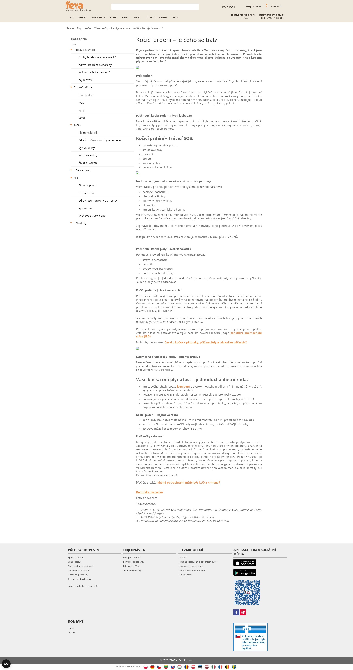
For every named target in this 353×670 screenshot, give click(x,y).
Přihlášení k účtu (131, 566)
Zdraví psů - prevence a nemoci (98, 200)
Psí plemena (86, 193)
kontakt (228, 6)
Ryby (137, 17)
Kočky (82, 17)
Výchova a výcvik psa (92, 215)
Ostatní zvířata (82, 87)
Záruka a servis (185, 574)
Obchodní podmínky (78, 574)
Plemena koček (88, 132)
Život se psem (87, 185)
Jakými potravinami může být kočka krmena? (188, 482)
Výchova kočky (88, 155)
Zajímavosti (86, 80)
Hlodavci (98, 17)
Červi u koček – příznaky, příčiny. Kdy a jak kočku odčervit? (206, 342)
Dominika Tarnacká (149, 492)
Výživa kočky (87, 148)
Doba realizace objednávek (81, 566)
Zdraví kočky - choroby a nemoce (100, 140)
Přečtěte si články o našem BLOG (83, 585)
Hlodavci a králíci (84, 49)
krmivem (184, 386)
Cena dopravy (74, 561)
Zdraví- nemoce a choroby (95, 65)
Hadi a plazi (86, 95)
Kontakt (72, 632)
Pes (75, 178)
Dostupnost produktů (78, 570)
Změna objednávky (132, 570)
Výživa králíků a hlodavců (94, 72)
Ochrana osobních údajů (80, 578)
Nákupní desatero (131, 557)
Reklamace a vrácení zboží (190, 566)
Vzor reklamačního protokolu (192, 570)
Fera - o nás (83, 170)
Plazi (113, 17)
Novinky (81, 223)
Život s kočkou (88, 163)
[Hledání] (196, 6)
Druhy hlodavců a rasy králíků (97, 57)
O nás (71, 628)
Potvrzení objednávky (133, 561)
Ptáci (125, 17)
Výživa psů (85, 208)
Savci (82, 117)
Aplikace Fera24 (75, 557)
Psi (71, 17)
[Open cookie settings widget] (6, 663)
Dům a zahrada (157, 17)
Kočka (77, 125)
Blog (175, 17)
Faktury (182, 557)
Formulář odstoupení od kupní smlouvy (197, 561)
